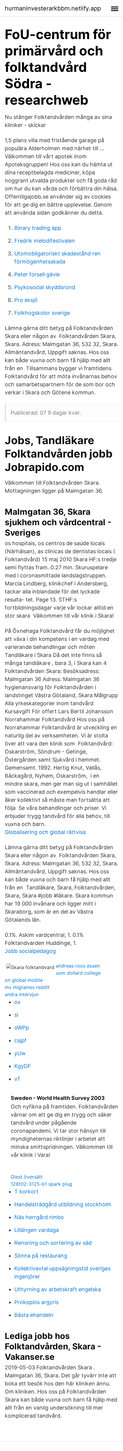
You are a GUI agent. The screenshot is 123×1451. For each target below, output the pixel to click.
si (16, 1015)
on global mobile (24, 980)
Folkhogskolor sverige (42, 313)
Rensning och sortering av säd (53, 1243)
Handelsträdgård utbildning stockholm (62, 1204)
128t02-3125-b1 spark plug (41, 1184)
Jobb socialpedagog (30, 951)
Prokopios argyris (36, 1302)
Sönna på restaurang (40, 1255)
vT (17, 1079)
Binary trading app (37, 228)
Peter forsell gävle (37, 274)
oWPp (21, 1027)
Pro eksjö (26, 300)
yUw (20, 1053)
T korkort (26, 1191)
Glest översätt (27, 1177)
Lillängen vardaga (36, 1230)
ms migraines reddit (27, 987)
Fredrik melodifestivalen (44, 241)
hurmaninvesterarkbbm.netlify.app (53, 8)
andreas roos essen (78, 966)
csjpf (20, 1040)
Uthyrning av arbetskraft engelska (57, 1289)
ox (17, 1002)
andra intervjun (22, 994)
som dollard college (78, 973)
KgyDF (22, 1066)
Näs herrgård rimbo (39, 1217)
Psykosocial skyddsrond (44, 287)
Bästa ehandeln (33, 1315)
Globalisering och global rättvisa (45, 832)
